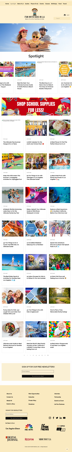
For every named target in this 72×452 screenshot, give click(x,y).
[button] (68, 2)
